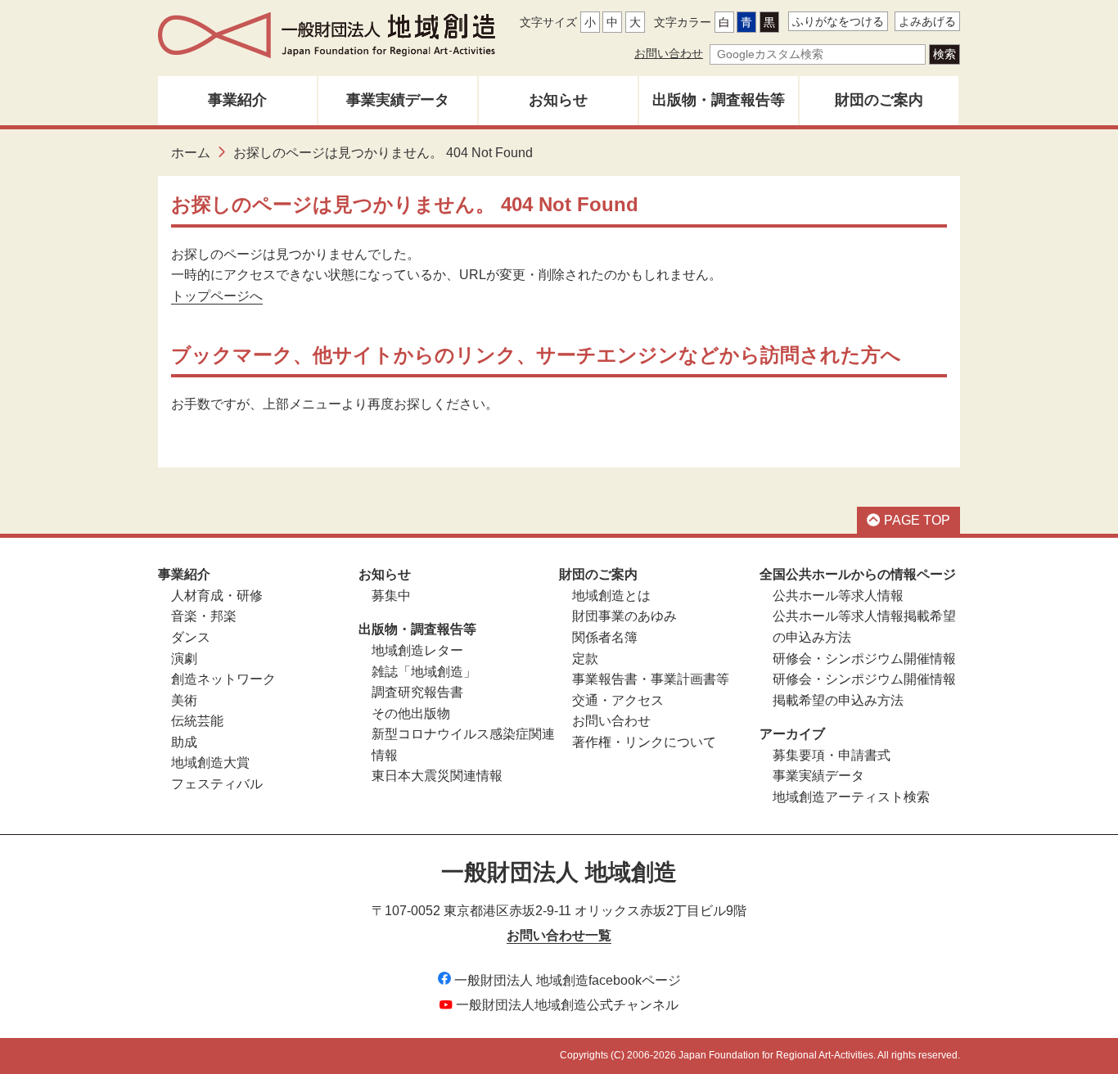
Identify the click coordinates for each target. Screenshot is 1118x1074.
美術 (184, 700)
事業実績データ (397, 100)
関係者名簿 (605, 637)
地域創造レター (417, 650)
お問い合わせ (668, 53)
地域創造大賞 (210, 762)
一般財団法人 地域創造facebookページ (567, 980)
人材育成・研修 (217, 595)
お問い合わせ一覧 (559, 935)
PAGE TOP (917, 520)
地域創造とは (611, 595)
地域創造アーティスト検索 (851, 797)
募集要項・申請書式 (831, 755)
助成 (184, 742)
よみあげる (927, 21)
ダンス (190, 637)
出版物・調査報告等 (718, 100)
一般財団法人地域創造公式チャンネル (567, 1005)
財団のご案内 (879, 100)
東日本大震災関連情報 (437, 776)
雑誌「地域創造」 (424, 672)
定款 (585, 659)
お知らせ (558, 100)
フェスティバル (217, 784)
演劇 (184, 659)
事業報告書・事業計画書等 (650, 679)
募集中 (391, 595)
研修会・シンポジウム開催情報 (864, 659)
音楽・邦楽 (204, 616)
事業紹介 (237, 100)
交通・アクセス (618, 700)
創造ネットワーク (223, 679)
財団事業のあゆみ (624, 616)
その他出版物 (411, 713)
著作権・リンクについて (644, 742)
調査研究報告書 (417, 692)
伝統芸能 (197, 721)
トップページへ (217, 296)
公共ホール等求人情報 (838, 595)
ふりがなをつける (838, 21)
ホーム (190, 153)
